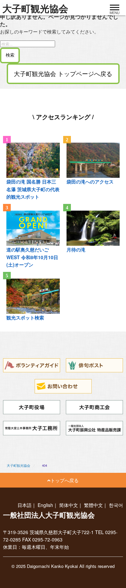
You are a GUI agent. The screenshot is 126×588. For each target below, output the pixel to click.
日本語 (24, 505)
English (45, 505)
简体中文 (68, 505)
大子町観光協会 (35, 9)
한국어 (116, 505)
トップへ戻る (64, 480)
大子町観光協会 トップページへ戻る (63, 73)
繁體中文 (93, 505)
